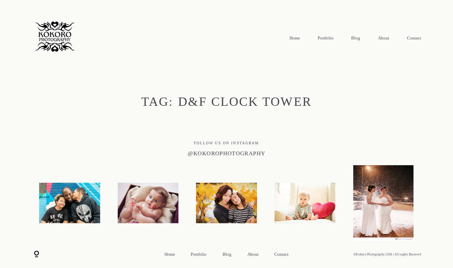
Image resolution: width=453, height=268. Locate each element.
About (383, 38)
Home (295, 38)
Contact (414, 38)
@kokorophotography (227, 153)
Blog (355, 38)
